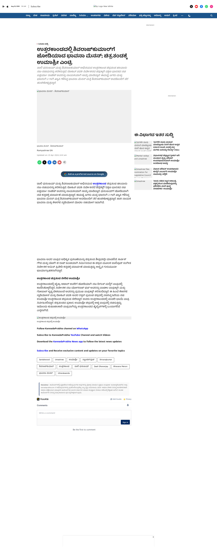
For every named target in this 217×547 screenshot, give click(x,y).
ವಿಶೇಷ (106, 15)
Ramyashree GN (45, 151)
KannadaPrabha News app (68, 342)
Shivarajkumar (106, 360)
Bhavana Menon (120, 366)
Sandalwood (44, 360)
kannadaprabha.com (48, 387)
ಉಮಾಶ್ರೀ (73, 360)
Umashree (59, 360)
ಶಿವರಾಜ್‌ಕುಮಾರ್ (46, 366)
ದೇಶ (35, 15)
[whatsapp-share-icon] (39, 164)
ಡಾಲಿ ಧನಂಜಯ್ (82, 366)
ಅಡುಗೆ (167, 15)
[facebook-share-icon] (49, 164)
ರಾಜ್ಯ (28, 15)
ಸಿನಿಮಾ (82, 15)
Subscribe (35, 7)
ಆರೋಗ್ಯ (157, 15)
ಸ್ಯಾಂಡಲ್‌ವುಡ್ (88, 360)
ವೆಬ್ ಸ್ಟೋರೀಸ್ (118, 15)
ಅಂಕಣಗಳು (96, 15)
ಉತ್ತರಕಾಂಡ (99, 184)
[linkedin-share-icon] (54, 164)
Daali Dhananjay (101, 366)
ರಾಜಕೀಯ (45, 15)
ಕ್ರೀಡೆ (175, 15)
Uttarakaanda (64, 373)
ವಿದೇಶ (64, 15)
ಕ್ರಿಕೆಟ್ (55, 15)
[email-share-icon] (60, 164)
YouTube (75, 335)
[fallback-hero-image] (143, 146)
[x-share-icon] (44, 164)
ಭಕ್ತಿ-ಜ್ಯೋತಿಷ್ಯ (145, 15)
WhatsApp (82, 328)
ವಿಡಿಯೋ (132, 15)
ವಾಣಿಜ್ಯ (73, 15)
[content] (80, 335)
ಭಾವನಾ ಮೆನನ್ (46, 373)
